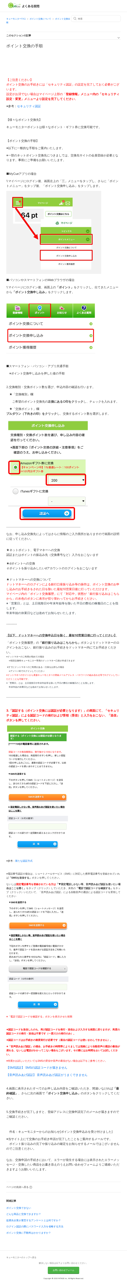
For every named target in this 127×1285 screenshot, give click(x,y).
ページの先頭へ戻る (17, 1187)
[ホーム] (23, 7)
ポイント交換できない (18, 1207)
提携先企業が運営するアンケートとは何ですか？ (33, 1220)
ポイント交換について (40, 18)
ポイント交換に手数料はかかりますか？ (28, 1232)
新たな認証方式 (24, 860)
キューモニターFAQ (16, 18)
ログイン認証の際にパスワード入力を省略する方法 (34, 1226)
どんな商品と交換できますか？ (23, 1214)
